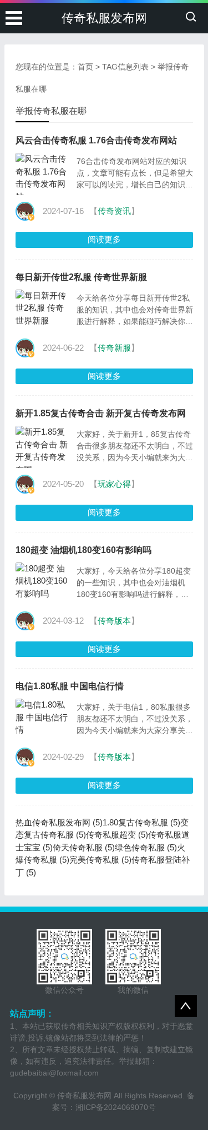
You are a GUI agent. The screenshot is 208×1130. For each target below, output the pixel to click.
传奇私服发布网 (104, 18)
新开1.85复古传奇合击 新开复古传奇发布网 (101, 413)
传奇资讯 (114, 211)
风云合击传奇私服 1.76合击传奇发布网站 (96, 140)
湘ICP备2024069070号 (115, 1107)
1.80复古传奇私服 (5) (141, 822)
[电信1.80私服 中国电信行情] (43, 717)
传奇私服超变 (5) (117, 834)
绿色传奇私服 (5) (146, 847)
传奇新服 (114, 347)
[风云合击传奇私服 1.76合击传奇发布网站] (43, 178)
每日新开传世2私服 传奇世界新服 (81, 277)
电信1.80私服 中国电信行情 (70, 686)
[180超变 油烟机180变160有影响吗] (43, 581)
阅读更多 (104, 239)
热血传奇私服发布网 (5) (59, 822)
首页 (85, 66)
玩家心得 (114, 484)
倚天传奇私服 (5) (84, 847)
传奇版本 (114, 620)
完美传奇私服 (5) (100, 859)
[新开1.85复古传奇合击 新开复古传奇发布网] (43, 451)
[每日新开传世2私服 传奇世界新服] (43, 308)
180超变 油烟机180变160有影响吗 (83, 550)
